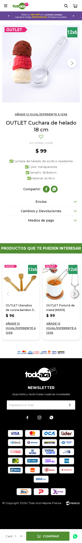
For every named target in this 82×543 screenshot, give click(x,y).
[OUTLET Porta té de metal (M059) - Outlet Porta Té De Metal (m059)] (61, 281)
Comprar (51, 536)
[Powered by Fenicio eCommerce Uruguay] (73, 503)
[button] (66, 5)
